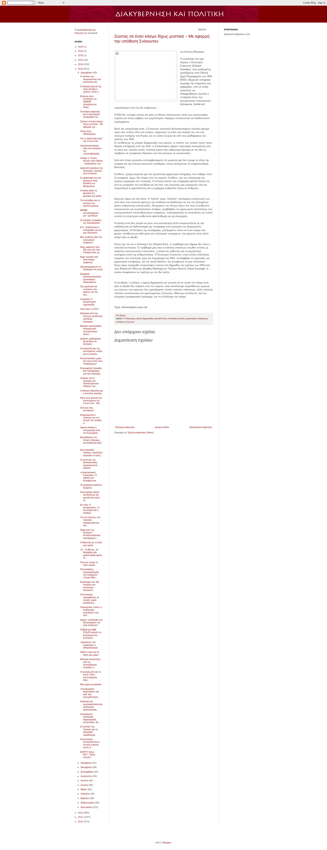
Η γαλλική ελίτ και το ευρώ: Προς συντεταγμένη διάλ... (90, 676)
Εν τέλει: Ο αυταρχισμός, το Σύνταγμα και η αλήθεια (90, 509)
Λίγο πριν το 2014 (89, 309)
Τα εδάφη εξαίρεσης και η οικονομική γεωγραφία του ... (90, 114)
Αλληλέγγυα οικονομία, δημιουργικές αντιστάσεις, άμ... (90, 718)
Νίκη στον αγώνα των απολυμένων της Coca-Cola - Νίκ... (91, 401)
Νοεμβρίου (86, 763)
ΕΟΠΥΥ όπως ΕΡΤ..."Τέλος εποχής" (87, 755)
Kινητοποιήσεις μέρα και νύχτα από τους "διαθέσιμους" (91, 361)
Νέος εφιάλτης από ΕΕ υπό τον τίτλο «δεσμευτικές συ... (90, 250)
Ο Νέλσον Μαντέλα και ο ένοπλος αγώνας (91, 392)
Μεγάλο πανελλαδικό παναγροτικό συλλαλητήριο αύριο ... (90, 330)
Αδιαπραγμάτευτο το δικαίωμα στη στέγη (91, 268)
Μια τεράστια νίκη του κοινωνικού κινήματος (91, 240)
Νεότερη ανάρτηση (124, 427)
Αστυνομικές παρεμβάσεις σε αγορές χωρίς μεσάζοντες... (89, 598)
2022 (81, 51)
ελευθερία (172, 318)
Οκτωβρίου (87, 767)
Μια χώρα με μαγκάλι (90, 684)
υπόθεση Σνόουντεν (125, 322)
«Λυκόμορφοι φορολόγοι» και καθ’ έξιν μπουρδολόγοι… (90, 693)
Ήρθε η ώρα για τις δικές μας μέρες (89, 653)
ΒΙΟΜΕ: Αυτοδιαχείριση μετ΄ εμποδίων (89, 213)
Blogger (167, 842)
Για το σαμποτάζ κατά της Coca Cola (91, 139)
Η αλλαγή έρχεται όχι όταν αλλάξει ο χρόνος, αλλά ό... (90, 89)
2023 (81, 46)
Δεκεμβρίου (87, 72)
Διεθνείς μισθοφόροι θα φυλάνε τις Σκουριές (90, 341)
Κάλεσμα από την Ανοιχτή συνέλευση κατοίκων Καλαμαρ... (91, 317)
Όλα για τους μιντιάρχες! (87, 409)
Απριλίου (85, 793)
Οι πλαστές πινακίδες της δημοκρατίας (91, 221)
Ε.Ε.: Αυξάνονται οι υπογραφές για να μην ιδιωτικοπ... (90, 230)
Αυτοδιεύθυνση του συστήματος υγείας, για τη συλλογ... (91, 351)
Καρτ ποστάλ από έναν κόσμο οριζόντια (89, 260)
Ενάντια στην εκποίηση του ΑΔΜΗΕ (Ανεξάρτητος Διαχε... (88, 102)
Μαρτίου (85, 798)
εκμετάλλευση (160, 318)
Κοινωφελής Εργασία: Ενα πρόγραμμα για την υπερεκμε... (91, 371)
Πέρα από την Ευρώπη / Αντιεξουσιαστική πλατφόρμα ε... (90, 534)
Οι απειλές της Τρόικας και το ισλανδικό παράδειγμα (89, 730)
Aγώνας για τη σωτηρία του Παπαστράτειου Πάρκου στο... (89, 382)
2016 (81, 55)
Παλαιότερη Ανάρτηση (200, 427)
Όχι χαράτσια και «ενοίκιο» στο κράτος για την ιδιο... (89, 290)
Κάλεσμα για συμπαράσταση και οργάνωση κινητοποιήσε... (91, 705)
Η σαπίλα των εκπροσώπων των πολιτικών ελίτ (90, 79)
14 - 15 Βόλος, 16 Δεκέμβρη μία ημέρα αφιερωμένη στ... (91, 553)
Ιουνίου (85, 785)
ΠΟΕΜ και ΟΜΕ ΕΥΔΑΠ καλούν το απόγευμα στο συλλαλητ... (90, 633)
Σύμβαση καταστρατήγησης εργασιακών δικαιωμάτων (90, 278)
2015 (81, 60)
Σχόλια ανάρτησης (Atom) (140, 432)
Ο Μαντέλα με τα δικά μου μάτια (91, 543)
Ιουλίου (85, 780)
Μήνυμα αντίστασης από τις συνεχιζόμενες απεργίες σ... (90, 663)
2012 (81, 812)
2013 (81, 69)
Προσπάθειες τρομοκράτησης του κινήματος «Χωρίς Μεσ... (89, 573)
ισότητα (181, 318)
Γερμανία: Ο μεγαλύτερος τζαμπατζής (88, 302)
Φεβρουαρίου (88, 802)
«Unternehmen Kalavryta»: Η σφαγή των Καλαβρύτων (88, 476)
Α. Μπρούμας (129, 318)
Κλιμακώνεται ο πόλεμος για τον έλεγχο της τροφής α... (91, 419)
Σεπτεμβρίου (87, 772)
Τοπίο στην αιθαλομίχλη (88, 132)
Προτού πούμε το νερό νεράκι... (89, 563)
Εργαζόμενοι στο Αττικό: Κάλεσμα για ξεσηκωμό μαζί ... (90, 441)
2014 (81, 64)
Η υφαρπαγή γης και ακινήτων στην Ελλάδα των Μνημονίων (90, 182)
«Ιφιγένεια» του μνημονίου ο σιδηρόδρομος (89, 645)
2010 (81, 821)
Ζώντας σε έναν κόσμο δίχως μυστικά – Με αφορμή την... (91, 124)
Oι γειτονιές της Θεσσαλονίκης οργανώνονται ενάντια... (88, 463)
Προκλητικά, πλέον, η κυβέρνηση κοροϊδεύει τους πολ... (91, 611)
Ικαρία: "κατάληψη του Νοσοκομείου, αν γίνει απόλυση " (91, 623)
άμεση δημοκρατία (144, 318)
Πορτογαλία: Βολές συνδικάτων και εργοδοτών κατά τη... (90, 496)
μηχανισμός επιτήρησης (196, 318)
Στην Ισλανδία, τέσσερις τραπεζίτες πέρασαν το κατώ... (91, 453)
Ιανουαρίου (87, 807)
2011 (81, 817)
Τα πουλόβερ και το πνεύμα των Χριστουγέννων (90, 203)
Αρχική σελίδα (162, 427)
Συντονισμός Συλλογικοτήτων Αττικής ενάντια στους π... (90, 743)
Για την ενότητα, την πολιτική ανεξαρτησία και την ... (90, 521)
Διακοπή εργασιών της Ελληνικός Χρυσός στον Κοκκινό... (91, 171)
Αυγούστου (87, 776)
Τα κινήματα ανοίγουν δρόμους (91, 486)
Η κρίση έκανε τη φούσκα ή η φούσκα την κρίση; (91, 193)
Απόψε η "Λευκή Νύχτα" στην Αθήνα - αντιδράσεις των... (91, 161)
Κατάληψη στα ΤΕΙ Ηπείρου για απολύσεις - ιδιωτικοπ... (89, 586)
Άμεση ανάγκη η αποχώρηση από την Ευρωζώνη (90, 430)
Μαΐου (84, 789)
